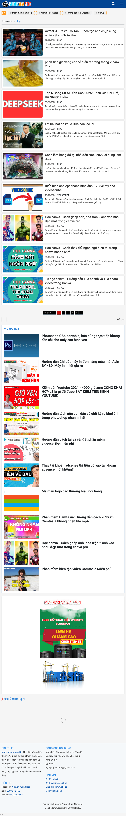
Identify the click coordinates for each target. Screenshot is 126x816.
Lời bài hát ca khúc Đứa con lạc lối (69, 124)
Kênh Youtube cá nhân (56, 783)
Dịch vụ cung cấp (54, 791)
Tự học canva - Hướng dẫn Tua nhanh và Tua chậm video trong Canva (81, 281)
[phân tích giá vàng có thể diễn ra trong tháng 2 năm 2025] (23, 73)
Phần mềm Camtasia (22, 13)
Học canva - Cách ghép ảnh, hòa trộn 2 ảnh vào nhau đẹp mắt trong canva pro (82, 219)
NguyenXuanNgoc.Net (12, 752)
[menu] (121, 4)
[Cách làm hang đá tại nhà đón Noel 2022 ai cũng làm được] (23, 166)
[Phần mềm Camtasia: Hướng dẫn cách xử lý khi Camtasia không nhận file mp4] (21, 527)
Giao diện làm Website (56, 787)
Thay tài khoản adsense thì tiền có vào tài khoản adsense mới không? (79, 467)
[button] (113, 4)
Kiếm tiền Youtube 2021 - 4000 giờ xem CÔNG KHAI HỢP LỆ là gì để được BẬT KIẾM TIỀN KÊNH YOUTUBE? (82, 392)
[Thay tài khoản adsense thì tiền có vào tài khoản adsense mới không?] (21, 475)
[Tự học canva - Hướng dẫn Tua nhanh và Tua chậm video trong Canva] (23, 290)
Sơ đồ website (52, 779)
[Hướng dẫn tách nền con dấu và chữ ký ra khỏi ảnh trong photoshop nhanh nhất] (21, 423)
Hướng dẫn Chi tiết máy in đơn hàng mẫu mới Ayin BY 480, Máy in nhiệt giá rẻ (80, 364)
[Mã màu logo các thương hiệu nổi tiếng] (21, 501)
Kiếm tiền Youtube (49, 13)
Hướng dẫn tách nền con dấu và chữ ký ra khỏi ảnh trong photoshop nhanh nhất (80, 416)
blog (59, 40)
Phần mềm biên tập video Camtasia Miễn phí (76, 569)
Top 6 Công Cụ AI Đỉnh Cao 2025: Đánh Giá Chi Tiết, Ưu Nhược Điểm (82, 95)
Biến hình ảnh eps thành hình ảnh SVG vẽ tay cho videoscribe (80, 188)
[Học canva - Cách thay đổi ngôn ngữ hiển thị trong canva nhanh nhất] (23, 259)
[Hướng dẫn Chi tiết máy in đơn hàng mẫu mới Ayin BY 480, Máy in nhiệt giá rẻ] (21, 371)
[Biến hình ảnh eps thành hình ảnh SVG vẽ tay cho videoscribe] (23, 197)
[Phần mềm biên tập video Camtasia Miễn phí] (21, 579)
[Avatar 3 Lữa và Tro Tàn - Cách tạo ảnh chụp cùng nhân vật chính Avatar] (23, 42)
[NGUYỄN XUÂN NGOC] (17, 4)
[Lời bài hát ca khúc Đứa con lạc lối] (23, 135)
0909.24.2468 (13, 791)
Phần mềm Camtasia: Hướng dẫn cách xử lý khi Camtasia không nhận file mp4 (78, 519)
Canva (101, 13)
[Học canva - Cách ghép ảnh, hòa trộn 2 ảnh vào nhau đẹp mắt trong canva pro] (23, 228)
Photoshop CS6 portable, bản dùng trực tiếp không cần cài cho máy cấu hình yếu (81, 338)
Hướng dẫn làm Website (78, 13)
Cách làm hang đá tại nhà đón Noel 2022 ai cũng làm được (83, 157)
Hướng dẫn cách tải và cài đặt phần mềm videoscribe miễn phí (73, 441)
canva (60, 226)
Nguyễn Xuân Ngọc (21, 787)
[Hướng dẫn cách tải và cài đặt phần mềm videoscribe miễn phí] (21, 449)
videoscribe (63, 195)
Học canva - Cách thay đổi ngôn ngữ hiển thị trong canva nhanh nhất (81, 250)
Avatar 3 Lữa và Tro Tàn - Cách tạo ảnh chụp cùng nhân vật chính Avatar (80, 33)
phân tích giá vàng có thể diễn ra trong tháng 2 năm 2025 (82, 64)
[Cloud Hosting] (63, 690)
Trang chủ (7, 21)
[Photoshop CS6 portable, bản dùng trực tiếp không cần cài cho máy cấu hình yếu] (21, 346)
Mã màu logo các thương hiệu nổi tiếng (72, 491)
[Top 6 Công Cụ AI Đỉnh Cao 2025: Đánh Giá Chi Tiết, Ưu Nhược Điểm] (23, 104)
